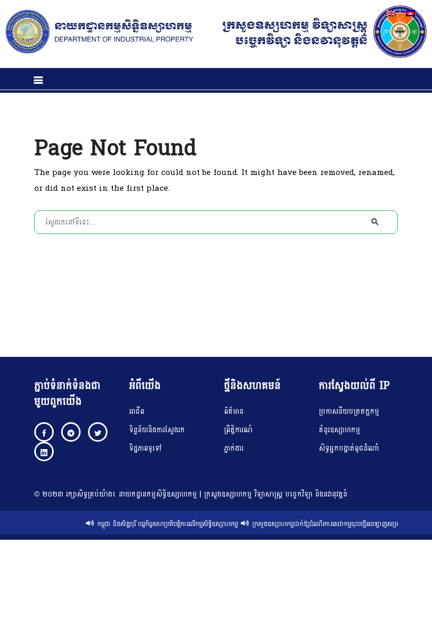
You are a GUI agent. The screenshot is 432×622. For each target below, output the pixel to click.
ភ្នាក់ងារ (233, 448)
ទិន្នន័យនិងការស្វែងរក (157, 429)
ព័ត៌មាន (233, 411)
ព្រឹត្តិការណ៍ (238, 429)
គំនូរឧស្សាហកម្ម (339, 429)
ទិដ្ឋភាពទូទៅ (145, 448)
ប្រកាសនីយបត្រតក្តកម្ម (349, 411)
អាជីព (136, 411)
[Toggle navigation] (38, 80)
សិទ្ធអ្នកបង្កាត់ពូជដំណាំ (349, 448)
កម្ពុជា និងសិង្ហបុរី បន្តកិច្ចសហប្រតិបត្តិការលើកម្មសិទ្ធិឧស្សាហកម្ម (164, 524)
